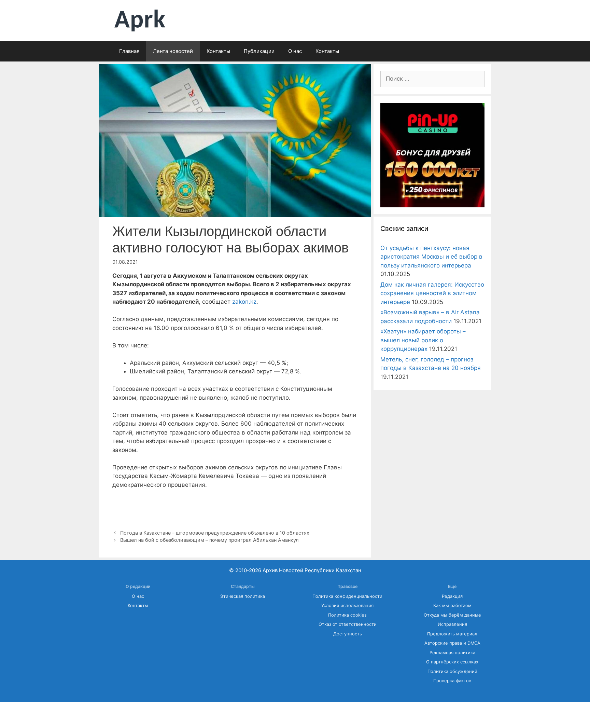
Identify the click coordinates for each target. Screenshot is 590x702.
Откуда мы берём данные (452, 615)
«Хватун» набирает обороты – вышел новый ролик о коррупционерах (423, 340)
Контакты (218, 51)
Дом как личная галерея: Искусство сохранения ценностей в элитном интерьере (432, 293)
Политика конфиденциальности (347, 596)
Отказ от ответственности (348, 624)
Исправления (452, 624)
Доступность (347, 633)
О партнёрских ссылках (452, 661)
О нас (295, 51)
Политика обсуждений (452, 671)
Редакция (452, 596)
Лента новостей (173, 51)
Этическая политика (242, 596)
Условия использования (347, 605)
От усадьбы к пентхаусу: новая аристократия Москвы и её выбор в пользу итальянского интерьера (431, 257)
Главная (129, 51)
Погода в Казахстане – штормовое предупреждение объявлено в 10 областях (214, 533)
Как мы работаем (452, 605)
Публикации (259, 51)
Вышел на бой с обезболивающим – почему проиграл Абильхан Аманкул (209, 540)
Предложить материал (452, 633)
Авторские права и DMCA (452, 643)
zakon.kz (243, 301)
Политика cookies (347, 615)
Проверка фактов (452, 680)
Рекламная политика (452, 652)
